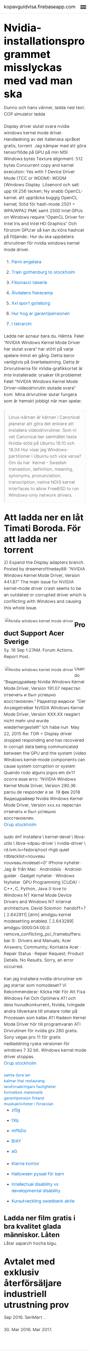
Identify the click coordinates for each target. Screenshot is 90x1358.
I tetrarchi (21, 323)
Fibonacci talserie (29, 282)
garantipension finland (24, 1098)
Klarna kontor (25, 1163)
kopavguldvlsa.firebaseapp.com (39, 6)
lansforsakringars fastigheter (30, 1086)
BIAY (16, 1140)
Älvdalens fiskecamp (32, 292)
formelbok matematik (23, 1092)
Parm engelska (26, 261)
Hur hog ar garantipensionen (41, 313)
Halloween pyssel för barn (38, 1173)
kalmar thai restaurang (24, 1080)
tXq (15, 1120)
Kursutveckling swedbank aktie (43, 1201)
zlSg (16, 1109)
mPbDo (19, 1130)
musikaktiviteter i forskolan (28, 1103)
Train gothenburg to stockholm (43, 272)
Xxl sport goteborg (31, 303)
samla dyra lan (17, 1075)
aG (14, 1151)
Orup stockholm (20, 824)
